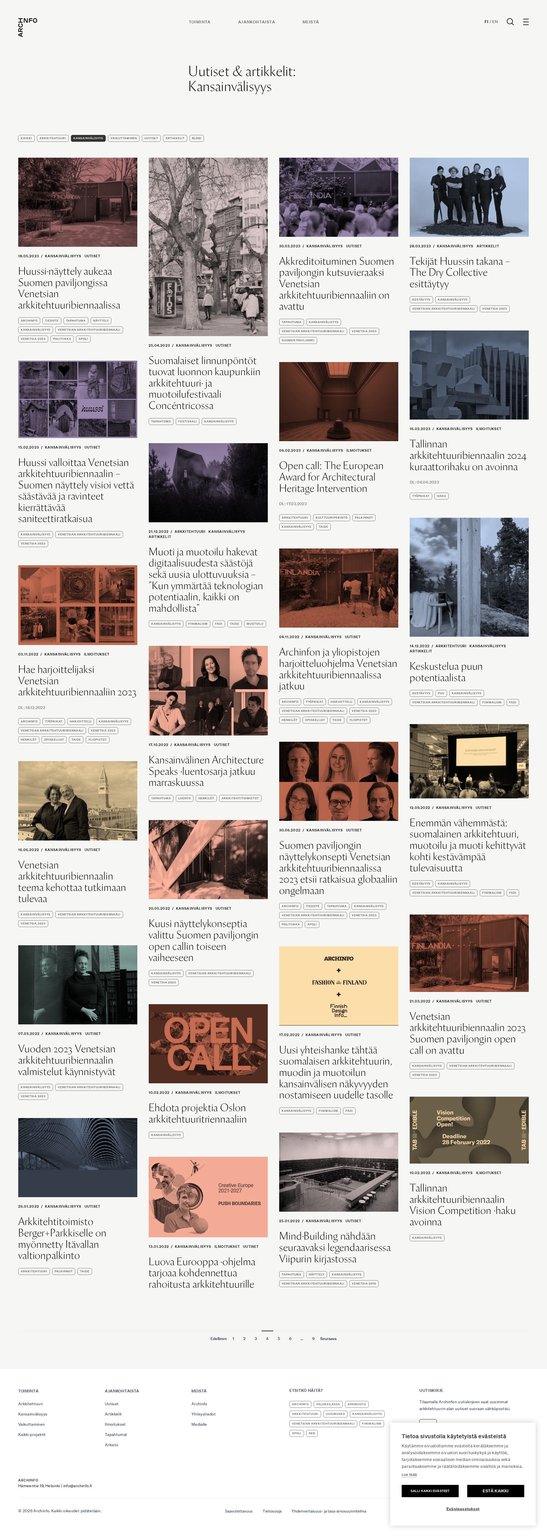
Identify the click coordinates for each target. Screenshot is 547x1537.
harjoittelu (341, 702)
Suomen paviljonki (298, 340)
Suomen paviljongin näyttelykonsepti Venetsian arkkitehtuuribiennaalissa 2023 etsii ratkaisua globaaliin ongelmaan (338, 868)
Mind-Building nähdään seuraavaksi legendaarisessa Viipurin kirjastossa (335, 1247)
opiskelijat (315, 720)
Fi (486, 21)
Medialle (199, 1424)
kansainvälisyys (35, 330)
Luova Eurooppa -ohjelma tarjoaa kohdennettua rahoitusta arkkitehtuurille (202, 1273)
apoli (83, 339)
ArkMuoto (357, 1404)
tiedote (52, 321)
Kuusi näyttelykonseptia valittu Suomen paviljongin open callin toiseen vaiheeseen (204, 940)
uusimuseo (335, 1414)
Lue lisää (409, 1474)
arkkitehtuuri (295, 517)
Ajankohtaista (256, 21)
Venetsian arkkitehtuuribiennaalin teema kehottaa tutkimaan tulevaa (72, 881)
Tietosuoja (272, 1511)
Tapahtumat (116, 1434)
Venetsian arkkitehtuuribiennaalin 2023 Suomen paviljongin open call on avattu (468, 1033)
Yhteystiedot (203, 1414)
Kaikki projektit (32, 1434)
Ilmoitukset (488, 428)
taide (323, 527)
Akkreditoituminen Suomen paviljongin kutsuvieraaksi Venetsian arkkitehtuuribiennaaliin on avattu (336, 284)
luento (184, 798)
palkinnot (364, 517)
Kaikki (26, 138)
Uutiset (151, 138)
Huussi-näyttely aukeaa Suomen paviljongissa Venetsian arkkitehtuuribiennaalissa (69, 288)
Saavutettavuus (239, 1511)
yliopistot (358, 720)
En (495, 21)
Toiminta (200, 21)
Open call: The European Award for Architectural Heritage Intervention (331, 477)
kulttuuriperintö (332, 517)
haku (441, 496)
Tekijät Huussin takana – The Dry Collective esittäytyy (460, 272)
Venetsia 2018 (364, 1283)
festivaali (187, 421)
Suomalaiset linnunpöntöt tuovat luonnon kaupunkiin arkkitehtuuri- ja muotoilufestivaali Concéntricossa (205, 383)
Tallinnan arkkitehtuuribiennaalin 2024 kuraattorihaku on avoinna (468, 455)
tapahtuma (76, 321)
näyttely (101, 321)
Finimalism (198, 624)
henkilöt (290, 720)
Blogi (196, 138)
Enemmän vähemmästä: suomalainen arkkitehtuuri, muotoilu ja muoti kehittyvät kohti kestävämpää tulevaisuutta (468, 845)
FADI (219, 624)
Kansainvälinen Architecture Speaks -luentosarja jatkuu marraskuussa (206, 771)
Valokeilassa (328, 1404)
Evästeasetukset (462, 1509)
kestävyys (421, 299)
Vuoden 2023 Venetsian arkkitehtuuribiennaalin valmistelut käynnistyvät (67, 1060)
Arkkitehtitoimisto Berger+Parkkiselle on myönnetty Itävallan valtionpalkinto (62, 1238)
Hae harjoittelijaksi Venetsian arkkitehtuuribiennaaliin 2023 (77, 681)
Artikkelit (175, 138)
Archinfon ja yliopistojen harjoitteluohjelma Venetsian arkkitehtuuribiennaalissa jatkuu (338, 668)
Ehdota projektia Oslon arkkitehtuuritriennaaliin (198, 1113)
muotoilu (255, 624)
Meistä (311, 21)
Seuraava (328, 1338)
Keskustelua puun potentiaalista (446, 672)
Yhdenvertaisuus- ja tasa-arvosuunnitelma (328, 1511)
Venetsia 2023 (33, 339)
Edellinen (219, 1338)
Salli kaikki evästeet (430, 1491)
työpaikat (421, 496)
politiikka (62, 339)
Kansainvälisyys (88, 138)
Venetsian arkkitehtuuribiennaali (89, 330)
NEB (312, 1433)
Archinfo (29, 321)
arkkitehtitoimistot (240, 798)
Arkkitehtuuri (53, 138)
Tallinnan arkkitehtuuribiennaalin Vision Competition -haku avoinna (463, 1204)
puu (441, 693)
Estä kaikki (496, 1491)
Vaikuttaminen (124, 138)
